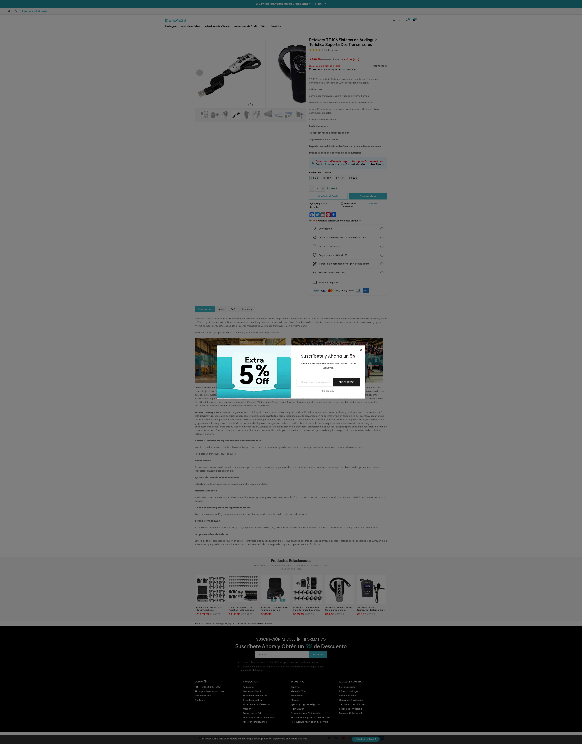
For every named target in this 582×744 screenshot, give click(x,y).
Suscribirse (346, 382)
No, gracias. (328, 391)
